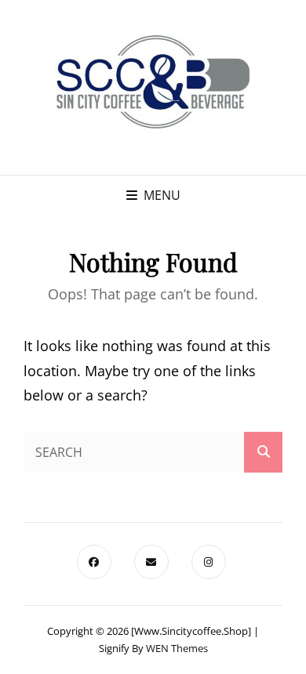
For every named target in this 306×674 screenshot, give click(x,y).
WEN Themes (177, 648)
